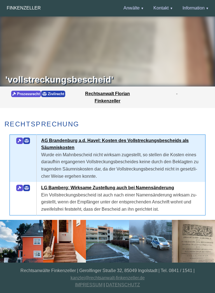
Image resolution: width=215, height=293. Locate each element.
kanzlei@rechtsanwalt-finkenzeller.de (108, 277)
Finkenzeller (24, 8)
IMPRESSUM (88, 284)
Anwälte (131, 8)
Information (194, 8)
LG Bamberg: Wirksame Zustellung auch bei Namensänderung (107, 187)
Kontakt (161, 8)
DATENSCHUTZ (123, 284)
